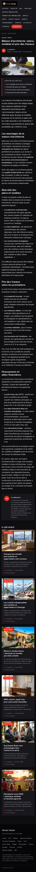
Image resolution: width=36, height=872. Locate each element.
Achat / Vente (14, 19)
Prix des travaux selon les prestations (18, 90)
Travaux (18, 22)
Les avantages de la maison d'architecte (19, 84)
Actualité (27, 22)
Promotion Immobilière (11, 15)
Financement (7, 22)
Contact (16, 26)
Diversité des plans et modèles (16, 87)
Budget (25, 19)
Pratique (28, 8)
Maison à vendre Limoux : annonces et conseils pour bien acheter (14, 653)
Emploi (25, 15)
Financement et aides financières (16, 92)
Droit (4, 19)
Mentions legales (7, 850)
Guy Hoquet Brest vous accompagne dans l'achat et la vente (13, 747)
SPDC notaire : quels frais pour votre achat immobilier (15, 700)
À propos (5, 26)
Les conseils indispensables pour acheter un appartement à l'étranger (15, 604)
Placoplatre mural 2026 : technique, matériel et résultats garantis (13, 796)
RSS (15, 850)
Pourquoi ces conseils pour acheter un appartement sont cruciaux (15, 556)
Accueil (5, 8)
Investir (14, 8)
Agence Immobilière (10, 12)
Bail (21, 8)
